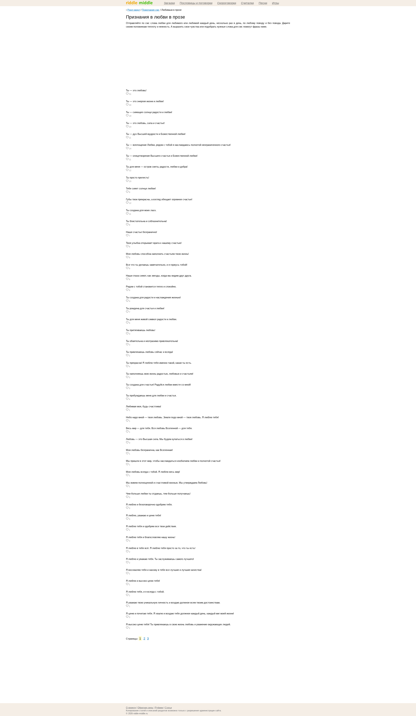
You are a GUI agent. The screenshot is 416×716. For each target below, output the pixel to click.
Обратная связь (145, 707)
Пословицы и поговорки (196, 3)
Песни (263, 3)
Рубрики (159, 707)
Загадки (169, 3)
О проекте (131, 707)
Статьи (168, 707)
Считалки (247, 3)
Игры (275, 3)
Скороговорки (226, 3)
